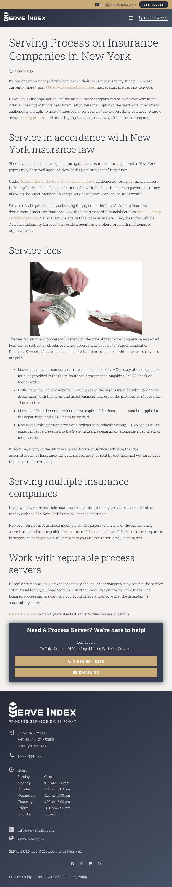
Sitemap (80, 876)
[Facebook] (72, 864)
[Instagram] (99, 864)
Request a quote (22, 614)
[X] (81, 864)
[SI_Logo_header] (25, 17)
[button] (131, 18)
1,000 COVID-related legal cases (70, 87)
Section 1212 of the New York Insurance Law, (57, 181)
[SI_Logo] (86, 712)
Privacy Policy (20, 876)
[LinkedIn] (90, 864)
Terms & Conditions (52, 876)
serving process (32, 117)
